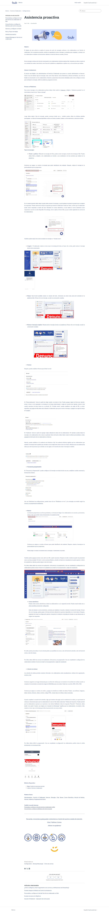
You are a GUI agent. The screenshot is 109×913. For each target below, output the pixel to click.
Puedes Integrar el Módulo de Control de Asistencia (37, 890)
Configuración (28, 863)
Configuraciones (26, 10)
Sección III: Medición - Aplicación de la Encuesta (37, 899)
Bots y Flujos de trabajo (11, 31)
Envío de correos (49, 863)
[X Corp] (27, 868)
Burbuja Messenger (38, 863)
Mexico (7, 10)
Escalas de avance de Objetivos (32, 896)
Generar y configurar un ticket (13, 28)
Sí (50, 877)
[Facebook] (25, 868)
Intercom (63, 90)
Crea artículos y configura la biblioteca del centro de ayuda (13, 25)
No (58, 877)
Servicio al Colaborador (15, 10)
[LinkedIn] (29, 868)
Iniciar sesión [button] (78, 2)
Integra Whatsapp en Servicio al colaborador (13, 38)
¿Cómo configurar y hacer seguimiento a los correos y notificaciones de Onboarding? (46, 887)
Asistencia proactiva (10, 34)
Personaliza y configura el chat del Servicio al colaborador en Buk (13, 19)
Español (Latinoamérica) (90, 2)
